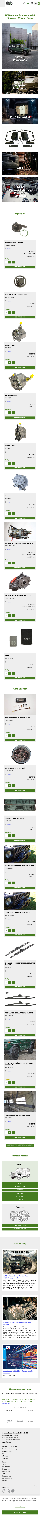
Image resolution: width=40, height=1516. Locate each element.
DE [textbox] (36, 3)
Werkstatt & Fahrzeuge (9, 1449)
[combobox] (37, 3)
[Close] (37, 1498)
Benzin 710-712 (20, 1225)
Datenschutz (6, 1403)
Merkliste (5, 1456)
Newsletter (6, 1466)
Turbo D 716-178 (20, 1229)
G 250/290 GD (20, 1186)
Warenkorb (5, 1458)
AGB (3, 1474)
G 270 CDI (20, 1193)
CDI (20, 1199)
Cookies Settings (20, 1507)
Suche (4, 1464)
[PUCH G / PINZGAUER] (9, 3)
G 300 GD (20, 1190)
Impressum (6, 1469)
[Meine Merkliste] (32, 3)
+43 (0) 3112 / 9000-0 (12, 1440)
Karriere (4, 1480)
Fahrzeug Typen (7, 1451)
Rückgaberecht (7, 1478)
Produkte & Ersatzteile (9, 1446)
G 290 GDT (19, 1196)
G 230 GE (20, 1183)
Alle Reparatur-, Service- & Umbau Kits (20, 1145)
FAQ (3, 1453)
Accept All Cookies (20, 1512)
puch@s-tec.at (7, 1442)
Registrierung (6, 1476)
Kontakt (4, 1462)
